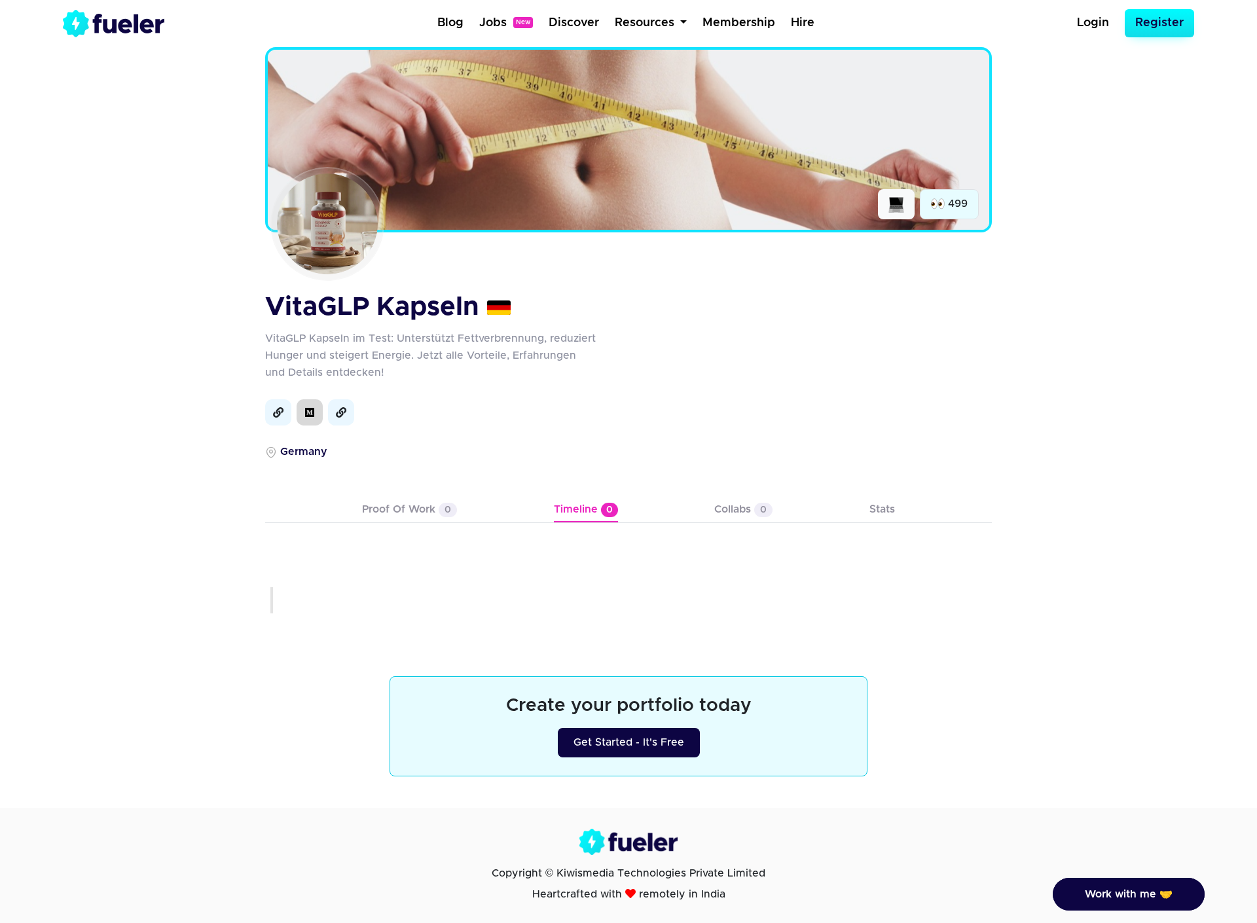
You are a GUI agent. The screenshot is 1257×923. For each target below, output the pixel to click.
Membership (738, 23)
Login (1093, 23)
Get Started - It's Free (629, 742)
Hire (802, 23)
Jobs (504, 23)
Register (1159, 23)
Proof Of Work (406, 509)
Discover (574, 23)
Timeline (583, 509)
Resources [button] (646, 23)
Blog (450, 23)
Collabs (740, 509)
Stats (882, 509)
